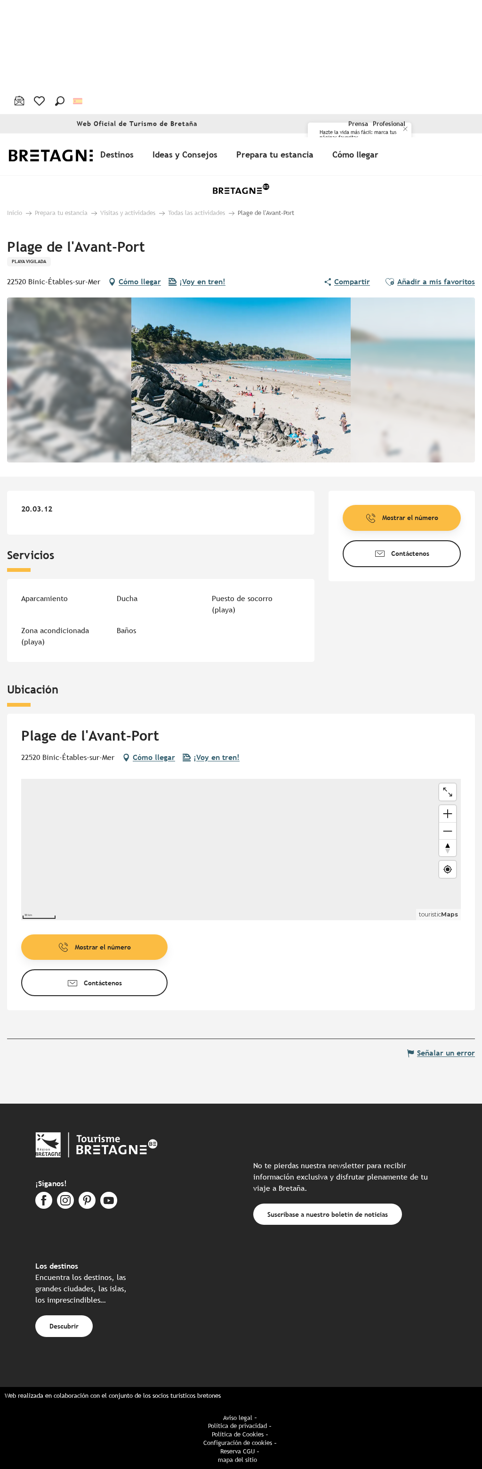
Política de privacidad (237, 1425)
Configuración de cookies (237, 1442)
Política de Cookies (238, 1434)
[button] (59, 100)
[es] (78, 100)
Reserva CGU (237, 1451)
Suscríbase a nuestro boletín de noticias (327, 1214)
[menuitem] (60, 154)
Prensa (358, 123)
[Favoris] (40, 100)
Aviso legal (237, 1417)
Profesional (389, 123)
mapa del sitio (237, 1459)
